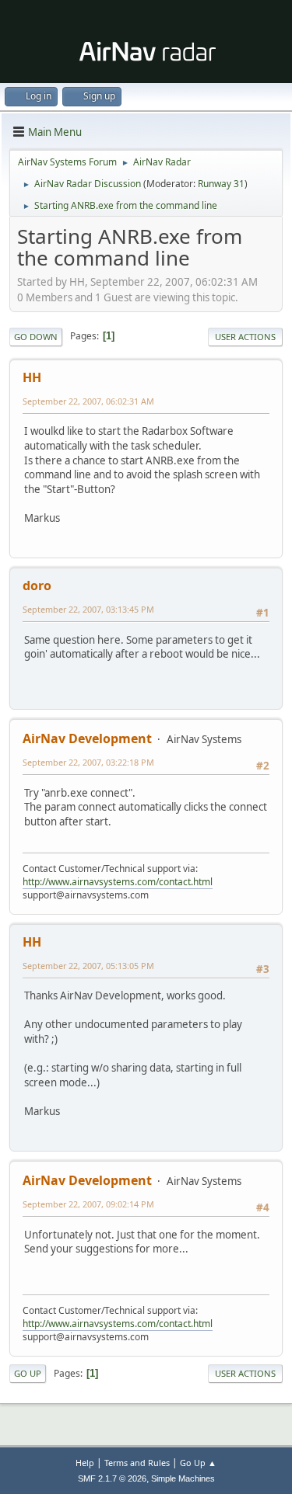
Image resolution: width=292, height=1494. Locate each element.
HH (32, 377)
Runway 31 (221, 183)
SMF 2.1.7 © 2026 (112, 1478)
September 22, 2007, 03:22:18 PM (88, 762)
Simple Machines (183, 1478)
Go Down (36, 336)
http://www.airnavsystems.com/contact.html (118, 881)
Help (85, 1462)
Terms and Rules (137, 1462)
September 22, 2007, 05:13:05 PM (88, 965)
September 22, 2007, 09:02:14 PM (88, 1204)
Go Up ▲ (198, 1462)
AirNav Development (87, 738)
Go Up (27, 1373)
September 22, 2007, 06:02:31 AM (88, 401)
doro (37, 585)
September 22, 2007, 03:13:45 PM (88, 609)
